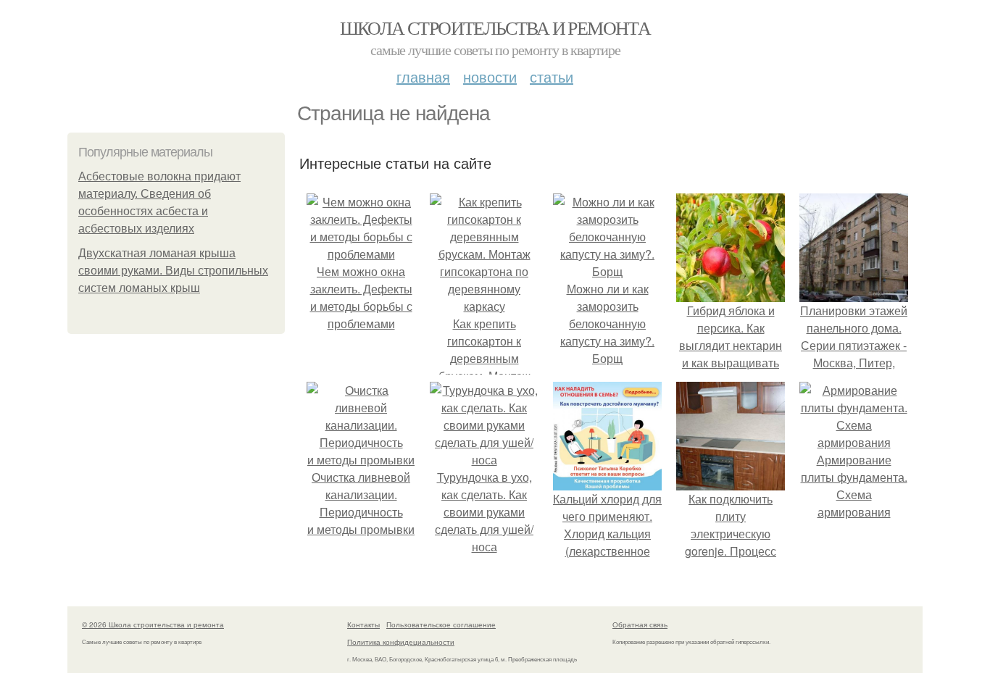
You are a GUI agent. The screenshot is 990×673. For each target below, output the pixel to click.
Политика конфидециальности (400, 642)
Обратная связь (639, 624)
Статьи (551, 76)
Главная (423, 76)
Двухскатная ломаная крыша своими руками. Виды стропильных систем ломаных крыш (173, 270)
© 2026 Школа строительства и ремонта (153, 624)
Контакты (363, 624)
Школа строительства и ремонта (495, 27)
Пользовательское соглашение (441, 624)
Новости (490, 76)
